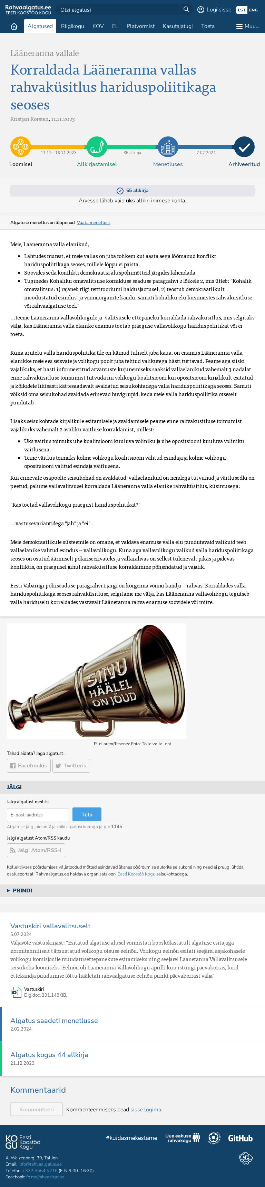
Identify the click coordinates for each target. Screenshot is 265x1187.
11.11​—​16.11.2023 (58, 142)
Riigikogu (72, 26)
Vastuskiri (34, 990)
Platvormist (141, 26)
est (242, 10)
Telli (86, 815)
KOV (98, 26)
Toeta (208, 26)
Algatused (40, 26)
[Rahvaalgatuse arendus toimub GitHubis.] (240, 1139)
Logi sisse (219, 9)
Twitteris (74, 765)
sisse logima (145, 1109)
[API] (246, 1158)
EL (115, 26)
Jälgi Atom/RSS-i (39, 850)
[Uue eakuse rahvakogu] (183, 1139)
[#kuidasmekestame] (132, 1138)
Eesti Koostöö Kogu (136, 874)
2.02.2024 (206, 142)
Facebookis (32, 765)
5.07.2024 (21, 934)
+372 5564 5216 (40, 1171)
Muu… (252, 26)
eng (253, 10)
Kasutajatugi (178, 26)
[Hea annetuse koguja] (214, 1139)
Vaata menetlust (93, 223)
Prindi (22, 890)
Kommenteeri (36, 1109)
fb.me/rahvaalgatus (45, 1177)
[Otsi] (186, 9)
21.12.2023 (22, 1063)
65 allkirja (132, 142)
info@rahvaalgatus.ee (40, 1164)
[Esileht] (14, 26)
